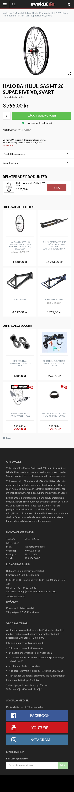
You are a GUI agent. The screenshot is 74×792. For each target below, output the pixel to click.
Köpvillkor (34, 680)
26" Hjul (61, 13)
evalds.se (7, 13)
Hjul (34, 13)
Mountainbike (22, 13)
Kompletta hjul (47, 13)
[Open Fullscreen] (69, 73)
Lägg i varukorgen (42, 115)
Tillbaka (7, 438)
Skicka (63, 765)
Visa (57, 187)
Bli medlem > (8, 145)
